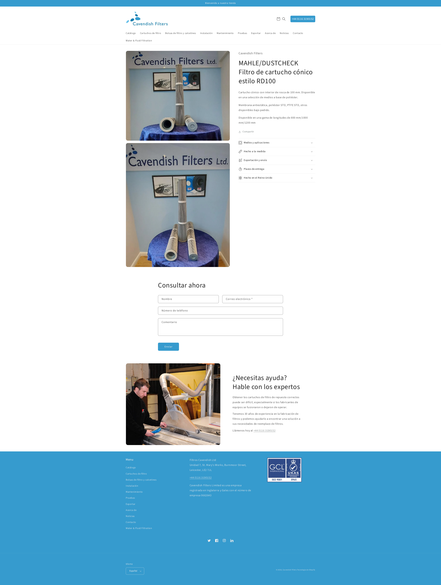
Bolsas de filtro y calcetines (141, 480)
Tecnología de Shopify (306, 570)
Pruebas (130, 498)
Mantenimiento (134, 492)
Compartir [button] (248, 131)
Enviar (168, 347)
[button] (284, 19)
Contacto (131, 522)
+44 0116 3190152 (303, 19)
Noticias (130, 516)
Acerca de (131, 510)
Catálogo (131, 467)
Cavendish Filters (290, 570)
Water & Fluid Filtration (139, 528)
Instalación (132, 486)
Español (133, 570)
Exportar (130, 504)
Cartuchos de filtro (136, 474)
